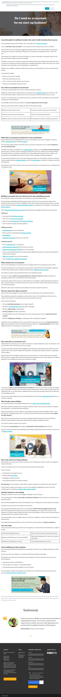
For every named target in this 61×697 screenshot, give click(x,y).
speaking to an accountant (41, 269)
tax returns (24, 141)
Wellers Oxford (6, 657)
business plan (15, 221)
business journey (40, 92)
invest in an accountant (16, 218)
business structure (18, 216)
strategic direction (21, 160)
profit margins (36, 160)
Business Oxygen (7, 431)
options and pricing (47, 396)
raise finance (10, 244)
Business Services (22, 652)
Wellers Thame (6, 658)
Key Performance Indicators (10, 247)
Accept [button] (47, 8)
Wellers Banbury (7, 660)
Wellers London (6, 656)
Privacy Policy (21, 656)
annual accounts (10, 141)
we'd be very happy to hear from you (16, 572)
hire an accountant (42, 43)
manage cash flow (26, 233)
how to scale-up (5, 207)
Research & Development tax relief (12, 249)
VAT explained (6, 235)
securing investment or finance (25, 205)
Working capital (7, 230)
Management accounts (9, 238)
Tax (19, 653)
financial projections (27, 221)
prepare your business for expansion (17, 259)
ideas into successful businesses (41, 403)
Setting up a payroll (8, 256)
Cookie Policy (21, 657)
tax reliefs (14, 475)
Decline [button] (52, 8)
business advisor (28, 149)
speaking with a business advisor (27, 489)
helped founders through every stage (15, 210)
